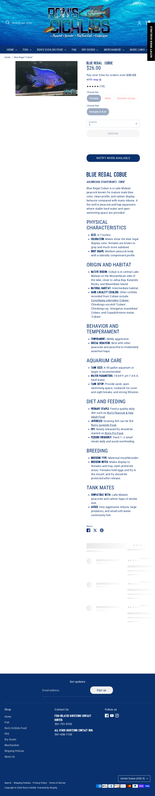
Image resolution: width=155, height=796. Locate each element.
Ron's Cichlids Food (50, 49)
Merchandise (113, 49)
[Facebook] (107, 715)
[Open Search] (8, 22)
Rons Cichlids (29, 787)
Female (94, 98)
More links (137, 49)
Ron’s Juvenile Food (103, 425)
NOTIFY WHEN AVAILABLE (113, 158)
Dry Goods (89, 49)
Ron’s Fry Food (114, 433)
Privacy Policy (40, 783)
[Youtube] (112, 715)
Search (8, 783)
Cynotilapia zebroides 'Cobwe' (110, 300)
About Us (10, 756)
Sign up (101, 690)
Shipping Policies (14, 750)
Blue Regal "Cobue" (23, 57)
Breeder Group (126, 98)
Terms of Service (57, 783)
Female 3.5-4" (98, 111)
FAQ (74, 49)
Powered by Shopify (47, 787)
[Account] (140, 23)
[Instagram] (117, 715)
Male (108, 98)
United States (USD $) (132, 778)
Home (11, 49)
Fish (26, 49)
